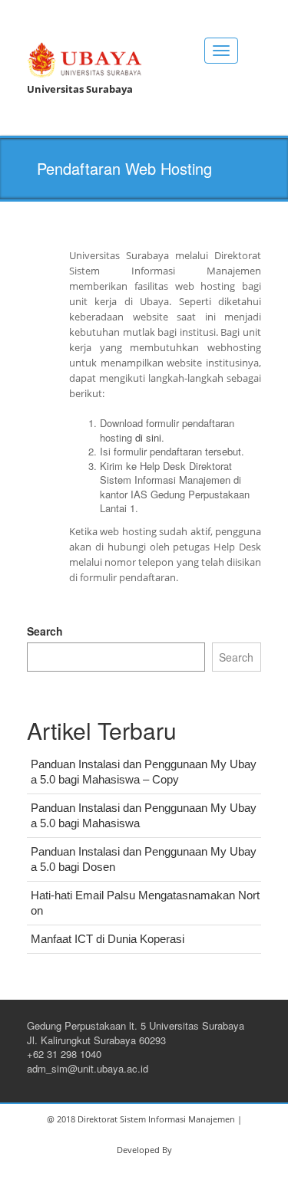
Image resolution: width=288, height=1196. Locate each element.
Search (45, 631)
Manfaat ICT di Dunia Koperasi (107, 938)
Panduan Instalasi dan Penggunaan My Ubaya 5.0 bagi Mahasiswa (144, 815)
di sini (148, 437)
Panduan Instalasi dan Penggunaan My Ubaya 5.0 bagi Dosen (144, 859)
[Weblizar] (84, 57)
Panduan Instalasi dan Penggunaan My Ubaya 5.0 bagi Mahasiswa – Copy (144, 771)
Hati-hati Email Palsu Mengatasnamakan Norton (145, 903)
